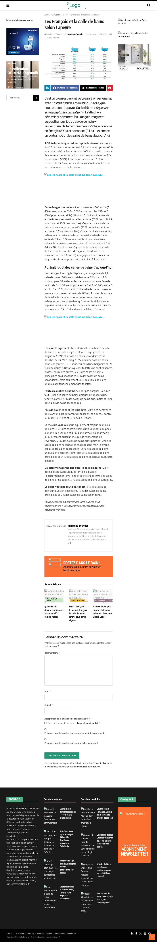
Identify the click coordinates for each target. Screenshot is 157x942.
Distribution (77, 601)
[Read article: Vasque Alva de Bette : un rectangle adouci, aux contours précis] (88, 902)
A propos (20, 934)
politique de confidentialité (87, 723)
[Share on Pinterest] (110, 88)
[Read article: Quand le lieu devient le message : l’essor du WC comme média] (54, 596)
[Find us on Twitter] (140, 933)
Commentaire (52, 652)
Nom (47, 691)
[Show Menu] (7, 5)
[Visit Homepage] (78, 5)
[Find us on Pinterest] (145, 933)
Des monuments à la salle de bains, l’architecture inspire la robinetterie (67, 892)
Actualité (56, 15)
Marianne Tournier (75, 34)
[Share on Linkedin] (47, 88)
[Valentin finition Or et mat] (19, 20)
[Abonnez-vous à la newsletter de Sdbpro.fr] (134, 34)
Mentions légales (44, 934)
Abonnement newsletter (65, 934)
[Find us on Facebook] (136, 933)
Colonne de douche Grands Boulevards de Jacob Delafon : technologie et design (105, 841)
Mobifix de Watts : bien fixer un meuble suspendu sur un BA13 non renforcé (104, 870)
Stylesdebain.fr (19, 808)
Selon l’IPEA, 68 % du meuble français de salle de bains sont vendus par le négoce (78, 613)
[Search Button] (149, 5)
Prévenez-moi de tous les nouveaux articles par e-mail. (71, 743)
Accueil (47, 15)
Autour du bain (52, 600)
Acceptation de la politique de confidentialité (67, 718)
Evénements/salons (105, 601)
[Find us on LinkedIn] (132, 933)
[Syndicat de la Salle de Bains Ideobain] (134, 22)
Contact (30, 934)
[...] (69, 543)
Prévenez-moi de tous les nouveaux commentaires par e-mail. (74, 733)
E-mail (48, 704)
